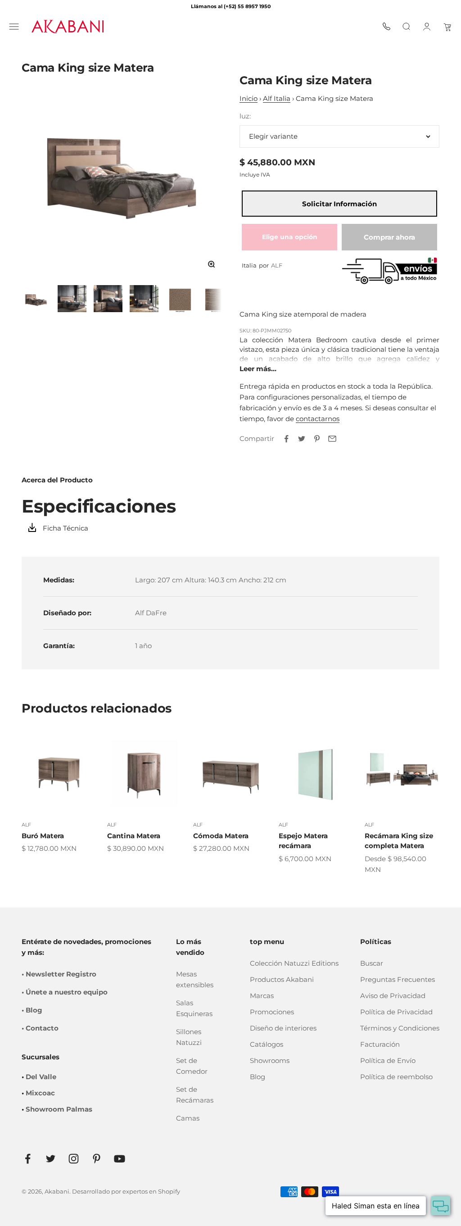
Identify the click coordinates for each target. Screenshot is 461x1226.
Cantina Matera (133, 835)
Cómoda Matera (221, 835)
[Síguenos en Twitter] (51, 1159)
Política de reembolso (396, 1076)
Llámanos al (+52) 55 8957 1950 (231, 6)
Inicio (249, 98)
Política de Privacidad (396, 1012)
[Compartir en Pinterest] (317, 438)
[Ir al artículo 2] (72, 298)
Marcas (262, 995)
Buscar (371, 963)
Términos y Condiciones (399, 1028)
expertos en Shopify (151, 1191)
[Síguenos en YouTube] (119, 1159)
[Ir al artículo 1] (36, 298)
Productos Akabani (282, 979)
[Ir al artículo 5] (180, 298)
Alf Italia (276, 98)
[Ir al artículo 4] (144, 298)
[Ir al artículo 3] (108, 298)
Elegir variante (273, 136)
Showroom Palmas (59, 1109)
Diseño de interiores (283, 1028)
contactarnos (317, 418)
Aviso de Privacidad (392, 995)
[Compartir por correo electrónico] (332, 438)
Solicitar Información (339, 204)
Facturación (380, 1044)
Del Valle (41, 1076)
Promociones (272, 1012)
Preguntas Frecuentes (397, 979)
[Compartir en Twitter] (301, 438)
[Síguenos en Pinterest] (96, 1159)
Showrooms (269, 1060)
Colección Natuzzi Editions (294, 963)
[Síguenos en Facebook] (28, 1159)
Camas (187, 1118)
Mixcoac (40, 1093)
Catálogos (266, 1044)
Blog (257, 1076)
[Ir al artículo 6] (216, 298)
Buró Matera (43, 835)
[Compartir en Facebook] (286, 438)
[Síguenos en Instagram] (74, 1159)
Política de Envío (388, 1060)
